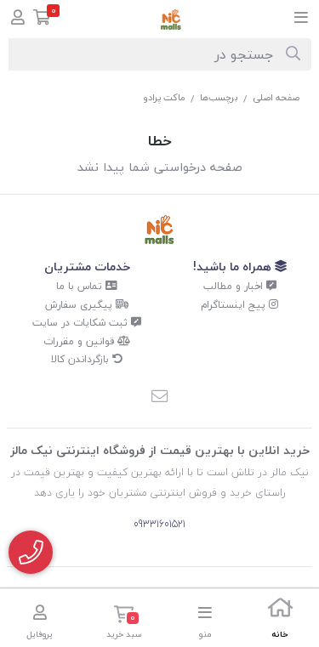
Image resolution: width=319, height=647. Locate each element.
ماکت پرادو (164, 97)
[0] (42, 19)
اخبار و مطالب (234, 286)
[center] (293, 54)
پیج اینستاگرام (235, 305)
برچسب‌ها (219, 97)
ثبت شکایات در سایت (81, 323)
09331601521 (159, 524)
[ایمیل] (160, 398)
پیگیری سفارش (80, 305)
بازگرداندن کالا (81, 359)
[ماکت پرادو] (159, 230)
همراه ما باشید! (234, 266)
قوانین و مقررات (80, 341)
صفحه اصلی (276, 97)
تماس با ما (80, 286)
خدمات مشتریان (87, 266)
